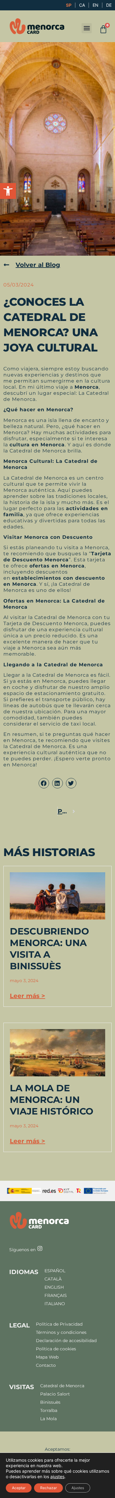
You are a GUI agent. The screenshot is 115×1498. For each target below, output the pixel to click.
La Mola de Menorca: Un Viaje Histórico (51, 1099)
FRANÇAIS (55, 1295)
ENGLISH (54, 1287)
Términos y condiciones (61, 1332)
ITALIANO (54, 1303)
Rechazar (48, 1487)
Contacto (46, 1365)
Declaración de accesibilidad (66, 1340)
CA (82, 5)
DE (109, 5)
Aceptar (18, 1487)
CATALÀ (53, 1279)
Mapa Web (47, 1357)
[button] (8, 191)
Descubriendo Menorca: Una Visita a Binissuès (49, 949)
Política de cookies (56, 1349)
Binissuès (50, 1402)
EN (95, 5)
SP (68, 5)
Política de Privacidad (59, 1324)
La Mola (48, 1418)
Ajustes (77, 1487)
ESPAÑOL (54, 1270)
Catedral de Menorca (62, 1385)
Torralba (48, 1410)
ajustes (57, 1476)
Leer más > (27, 995)
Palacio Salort (55, 1394)
